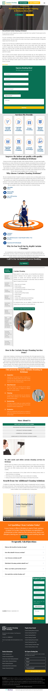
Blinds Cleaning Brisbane (7, 663)
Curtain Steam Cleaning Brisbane (9, 661)
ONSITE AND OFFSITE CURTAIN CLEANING (24, 424)
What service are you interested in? (11, 93)
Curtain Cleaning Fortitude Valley (32, 644)
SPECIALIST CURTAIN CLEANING (24, 430)
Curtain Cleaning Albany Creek (31, 646)
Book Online (19, 14)
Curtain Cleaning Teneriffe (30, 637)
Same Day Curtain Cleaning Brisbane (10, 658)
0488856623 (24, 263)
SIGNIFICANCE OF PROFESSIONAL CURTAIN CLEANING (24, 436)
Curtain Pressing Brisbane (7, 656)
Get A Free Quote (23, 3)
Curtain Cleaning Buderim (30, 635)
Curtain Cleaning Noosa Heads (31, 639)
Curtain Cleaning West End (30, 632)
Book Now (24, 536)
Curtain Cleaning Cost (7, 654)
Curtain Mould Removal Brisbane (9, 665)
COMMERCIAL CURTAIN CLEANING (24, 433)
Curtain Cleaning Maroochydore (32, 630)
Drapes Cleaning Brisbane (8, 668)
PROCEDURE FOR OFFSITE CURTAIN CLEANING (24, 427)
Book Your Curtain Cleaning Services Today (24, 308)
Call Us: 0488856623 (34, 3)
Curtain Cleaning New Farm (31, 642)
